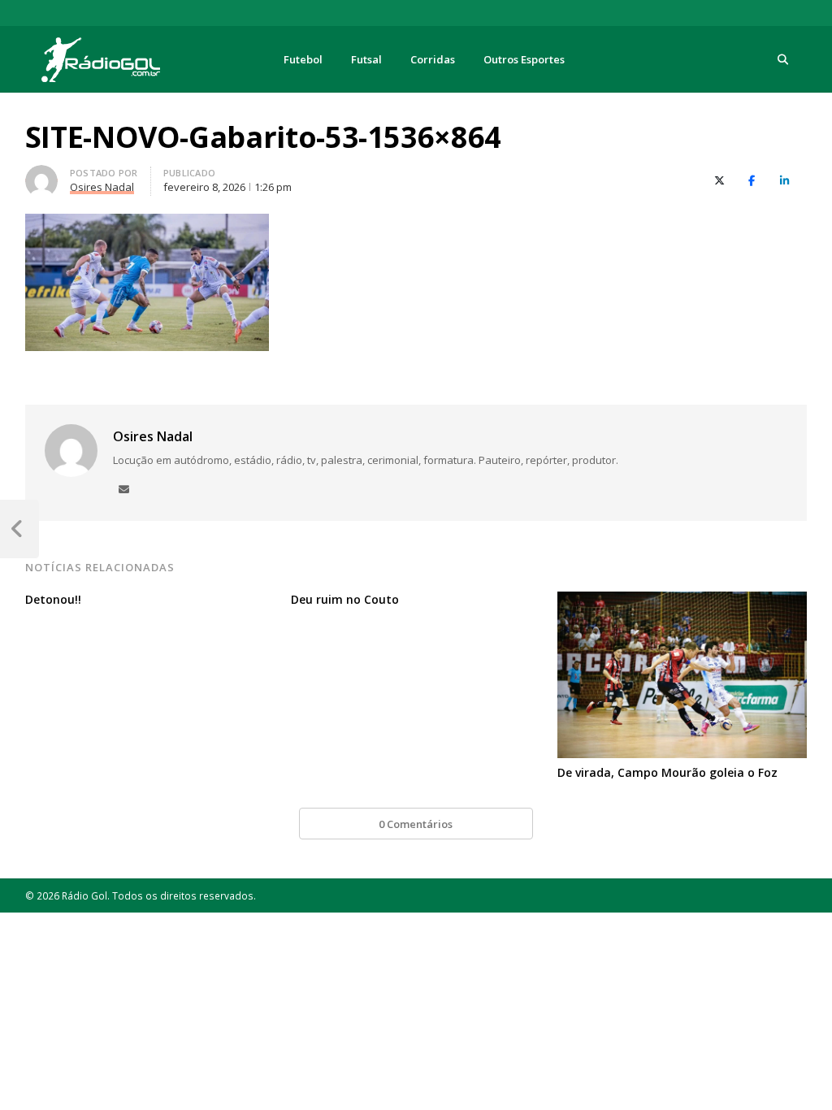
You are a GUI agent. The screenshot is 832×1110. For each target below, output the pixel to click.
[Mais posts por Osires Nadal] (41, 174)
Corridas (432, 59)
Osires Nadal (153, 436)
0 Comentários (416, 824)
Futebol (303, 59)
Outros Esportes (524, 59)
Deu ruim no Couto (345, 599)
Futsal (366, 59)
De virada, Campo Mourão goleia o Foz (667, 772)
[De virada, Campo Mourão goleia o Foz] (682, 601)
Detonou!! (53, 599)
